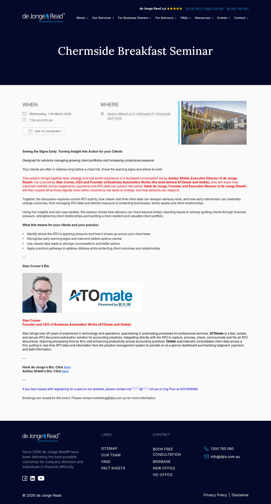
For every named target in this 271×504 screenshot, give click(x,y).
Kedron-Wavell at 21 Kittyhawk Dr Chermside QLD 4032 (139, 116)
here (67, 367)
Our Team (111, 455)
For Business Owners (133, 18)
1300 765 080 (240, 9)
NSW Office (164, 468)
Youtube (41, 478)
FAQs (184, 18)
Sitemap (109, 448)
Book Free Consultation (204, 9)
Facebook (24, 478)
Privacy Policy (215, 495)
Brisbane (162, 462)
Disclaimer (240, 495)
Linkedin (32, 478)
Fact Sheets (113, 468)
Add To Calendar (46, 131)
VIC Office (163, 475)
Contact (239, 18)
